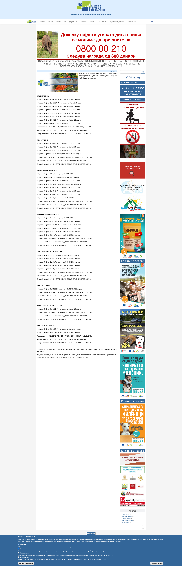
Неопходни (24, 549)
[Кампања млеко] (132, 285)
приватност (91, 534)
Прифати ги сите (156, 563)
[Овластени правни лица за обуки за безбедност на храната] (132, 469)
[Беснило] (132, 331)
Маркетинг (23, 545)
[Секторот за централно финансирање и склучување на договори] (132, 493)
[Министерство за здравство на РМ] (124, 478)
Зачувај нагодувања (26, 563)
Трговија (93, 21)
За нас (42, 21)
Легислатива (61, 21)
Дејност (50, 21)
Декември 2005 (127, 516)
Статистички (24, 557)
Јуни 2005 (125, 514)
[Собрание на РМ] (132, 478)
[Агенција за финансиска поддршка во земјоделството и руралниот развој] (124, 486)
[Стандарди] (132, 502)
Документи (73, 21)
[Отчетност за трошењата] (132, 459)
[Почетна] (33, 21)
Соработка (83, 21)
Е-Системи (103, 21)
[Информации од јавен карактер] (132, 170)
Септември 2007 (127, 520)
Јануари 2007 (126, 518)
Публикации (131, 21)
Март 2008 (125, 522)
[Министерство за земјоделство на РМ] (140, 478)
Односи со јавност (117, 21)
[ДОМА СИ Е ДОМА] (132, 203)
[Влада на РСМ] (132, 486)
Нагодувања (24, 553)
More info (117, 541)
